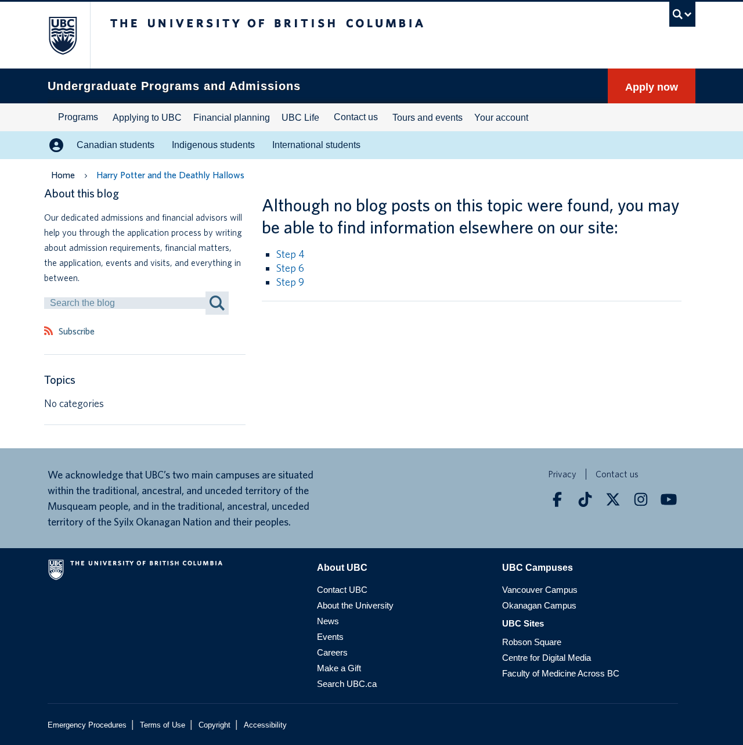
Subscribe (77, 331)
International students (316, 145)
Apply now (651, 87)
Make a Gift (339, 668)
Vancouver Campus (540, 590)
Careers (332, 652)
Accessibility (265, 725)
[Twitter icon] (613, 499)
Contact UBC (342, 590)
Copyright (214, 725)
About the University (355, 605)
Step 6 (290, 268)
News (328, 621)
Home (63, 175)
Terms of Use (162, 725)
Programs (78, 117)
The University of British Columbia (56, 35)
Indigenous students (213, 145)
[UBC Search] (682, 14)
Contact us (356, 117)
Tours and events (427, 118)
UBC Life (300, 118)
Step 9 (290, 282)
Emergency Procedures (87, 725)
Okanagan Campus (539, 605)
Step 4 (290, 254)
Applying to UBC (147, 118)
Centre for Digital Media (546, 658)
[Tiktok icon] (585, 499)
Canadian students (115, 145)
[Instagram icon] (641, 499)
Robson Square (531, 642)
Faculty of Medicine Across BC (560, 673)
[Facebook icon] (557, 499)
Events (330, 637)
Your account (501, 118)
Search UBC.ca (347, 684)
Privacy (562, 474)
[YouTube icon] (668, 499)
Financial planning (231, 118)
